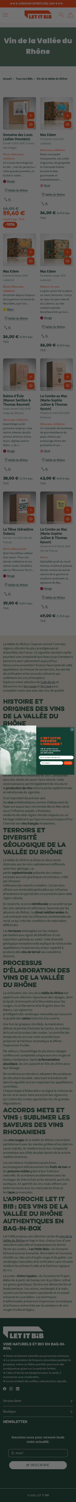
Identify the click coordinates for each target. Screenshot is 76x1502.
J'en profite (67, 763)
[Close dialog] (72, 729)
